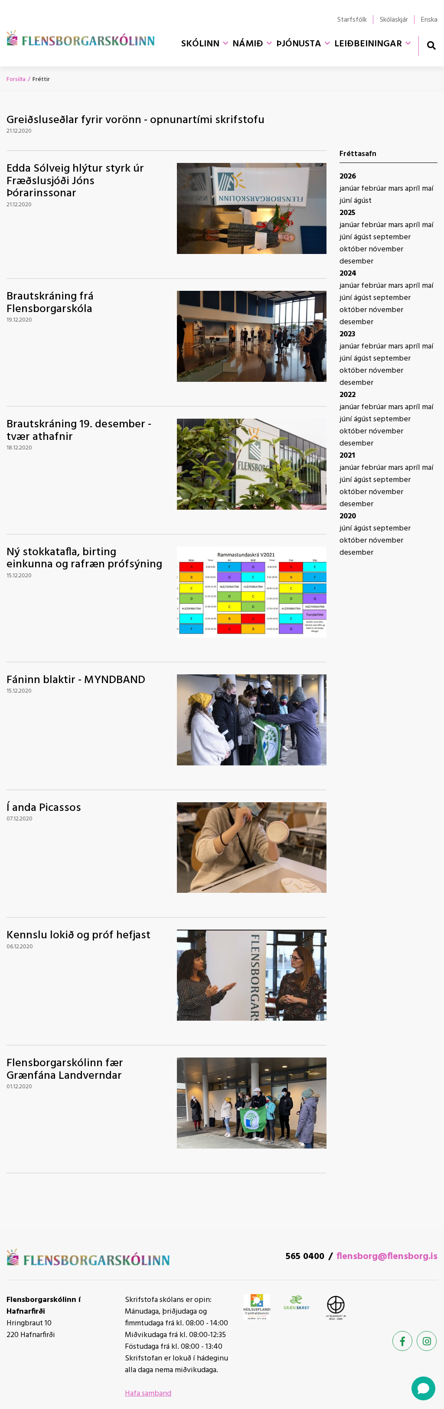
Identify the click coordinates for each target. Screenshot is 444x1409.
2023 (348, 334)
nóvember (386, 249)
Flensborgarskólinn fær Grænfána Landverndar (65, 1069)
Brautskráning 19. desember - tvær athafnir (79, 431)
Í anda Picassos (44, 808)
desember (356, 261)
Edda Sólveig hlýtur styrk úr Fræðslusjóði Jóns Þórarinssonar (75, 181)
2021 (347, 455)
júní (347, 201)
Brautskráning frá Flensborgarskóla (50, 303)
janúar (350, 188)
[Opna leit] (431, 45)
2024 (348, 273)
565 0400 (305, 1256)
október (354, 249)
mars (396, 188)
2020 (348, 516)
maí (428, 188)
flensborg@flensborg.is (386, 1256)
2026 (348, 176)
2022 (348, 395)
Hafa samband (148, 1393)
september (392, 237)
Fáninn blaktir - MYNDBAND (76, 680)
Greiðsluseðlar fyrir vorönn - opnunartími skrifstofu (135, 120)
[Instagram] (427, 1341)
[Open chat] (423, 1388)
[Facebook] (402, 1341)
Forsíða (16, 80)
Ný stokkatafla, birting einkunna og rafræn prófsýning (84, 558)
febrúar (374, 188)
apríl (413, 188)
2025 (348, 213)
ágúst (363, 201)
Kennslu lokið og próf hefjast (78, 935)
